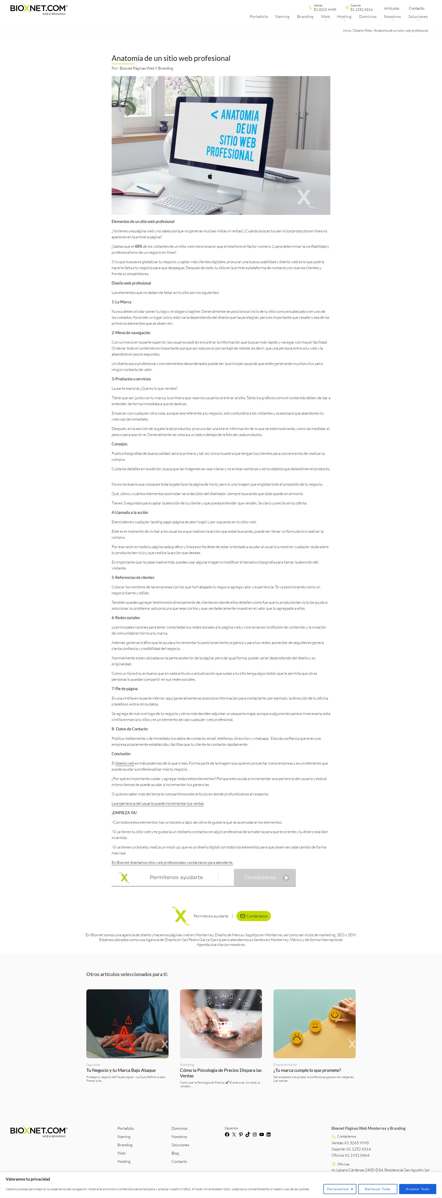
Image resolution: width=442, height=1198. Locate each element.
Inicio (347, 30)
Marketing (187, 1064)
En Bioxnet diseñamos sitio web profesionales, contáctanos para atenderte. (172, 862)
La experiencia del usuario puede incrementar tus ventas (158, 803)
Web (121, 1153)
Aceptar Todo (418, 1189)
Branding (125, 1144)
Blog (175, 1153)
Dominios (179, 1128)
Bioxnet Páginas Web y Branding (146, 68)
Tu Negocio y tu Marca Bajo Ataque (121, 1070)
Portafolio (125, 1128)
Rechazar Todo (378, 1189)
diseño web (125, 763)
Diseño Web (363, 30)
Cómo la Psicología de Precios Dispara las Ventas (221, 1072)
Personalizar (338, 1189)
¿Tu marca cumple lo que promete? (307, 1070)
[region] (221, 1185)
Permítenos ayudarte (211, 915)
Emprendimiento (285, 1064)
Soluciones (180, 1144)
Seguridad (93, 1064)
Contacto (416, 8)
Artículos (391, 8)
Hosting (124, 1161)
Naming (124, 1136)
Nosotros (179, 1136)
